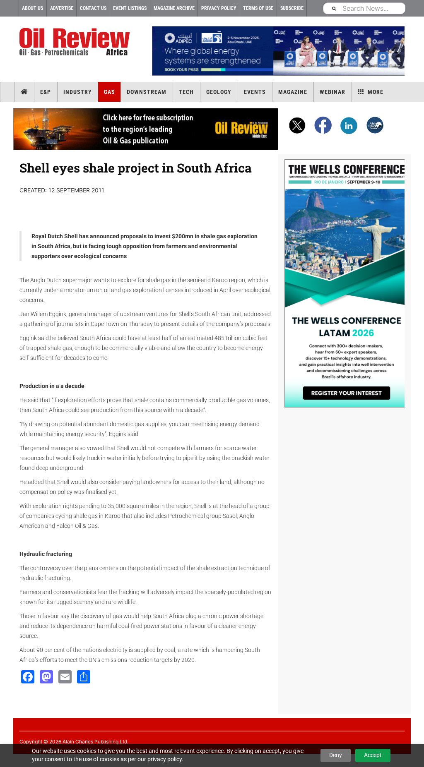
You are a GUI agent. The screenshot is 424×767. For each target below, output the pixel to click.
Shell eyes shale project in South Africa (135, 168)
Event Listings (130, 8)
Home (24, 92)
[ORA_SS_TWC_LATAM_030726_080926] (344, 283)
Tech (186, 92)
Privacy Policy (218, 8)
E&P (45, 92)
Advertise (61, 8)
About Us (32, 8)
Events (255, 92)
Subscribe (292, 8)
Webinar (332, 92)
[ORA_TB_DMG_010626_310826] (278, 51)
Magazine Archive (174, 8)
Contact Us (93, 8)
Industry (77, 92)
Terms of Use (258, 8)
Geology (218, 92)
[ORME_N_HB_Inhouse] (146, 129)
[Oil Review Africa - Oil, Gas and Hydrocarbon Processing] (76, 42)
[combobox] (364, 8)
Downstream (146, 92)
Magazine (292, 92)
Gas (109, 92)
